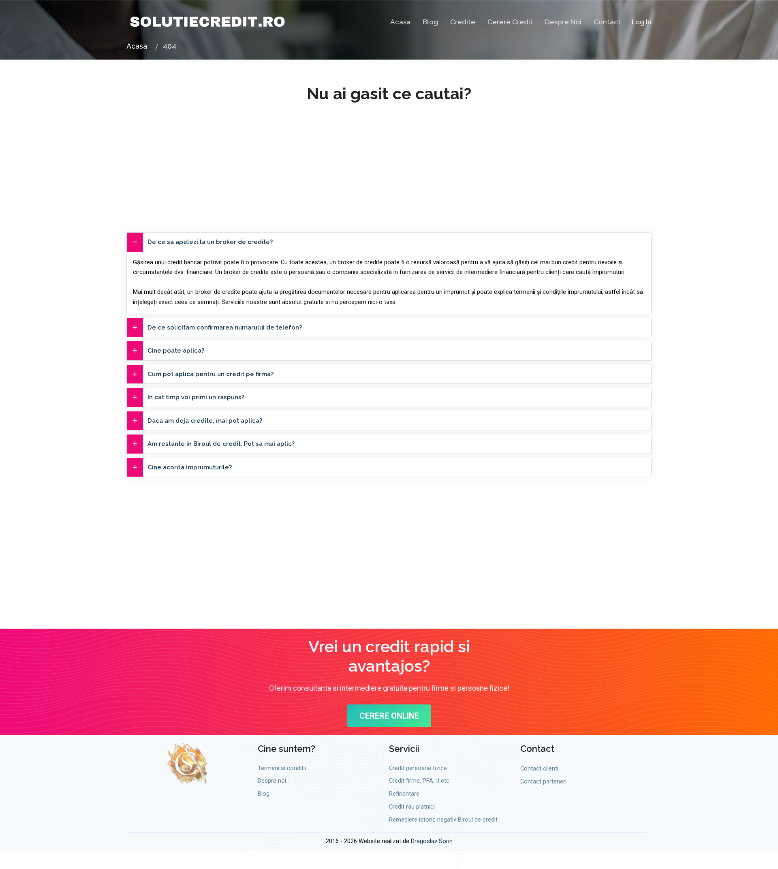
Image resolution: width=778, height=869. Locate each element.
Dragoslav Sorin (432, 841)
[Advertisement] (389, 160)
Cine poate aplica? (175, 350)
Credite (462, 22)
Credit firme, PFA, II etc (419, 780)
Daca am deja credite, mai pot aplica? (204, 420)
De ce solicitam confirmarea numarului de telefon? (224, 327)
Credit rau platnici (412, 806)
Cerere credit (510, 22)
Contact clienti (539, 768)
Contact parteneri (543, 781)
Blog (430, 22)
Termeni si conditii (282, 768)
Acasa (400, 22)
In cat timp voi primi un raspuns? (195, 397)
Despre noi (563, 22)
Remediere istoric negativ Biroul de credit (443, 819)
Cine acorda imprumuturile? (189, 467)
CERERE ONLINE (389, 716)
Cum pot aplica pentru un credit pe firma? (210, 374)
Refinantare (404, 793)
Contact (607, 22)
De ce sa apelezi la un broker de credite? (210, 242)
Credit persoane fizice (418, 768)
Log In (642, 22)
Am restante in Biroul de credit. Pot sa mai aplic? (221, 443)
